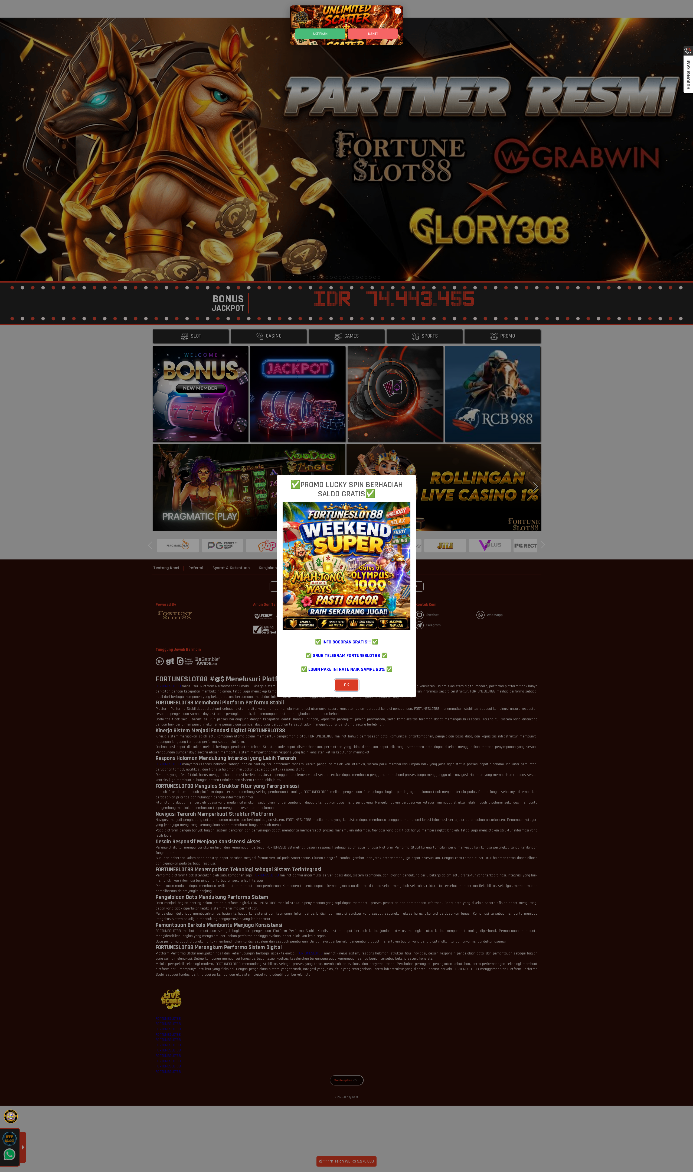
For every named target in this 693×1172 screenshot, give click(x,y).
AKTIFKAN (320, 33)
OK (346, 685)
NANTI (373, 33)
